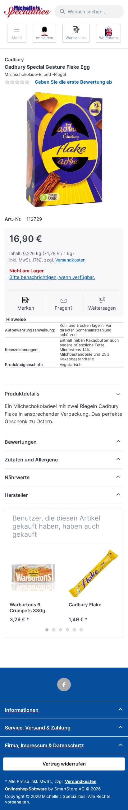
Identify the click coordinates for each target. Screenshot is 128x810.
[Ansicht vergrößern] (64, 149)
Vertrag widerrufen (64, 764)
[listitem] (64, 149)
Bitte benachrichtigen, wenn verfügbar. (52, 277)
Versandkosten (70, 259)
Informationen (22, 710)
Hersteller (16, 495)
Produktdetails (22, 394)
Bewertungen (21, 442)
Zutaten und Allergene (31, 459)
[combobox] (89, 11)
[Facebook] (64, 685)
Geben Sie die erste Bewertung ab (73, 82)
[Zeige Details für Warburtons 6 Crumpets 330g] (34, 573)
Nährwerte (17, 477)
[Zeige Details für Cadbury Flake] (93, 573)
